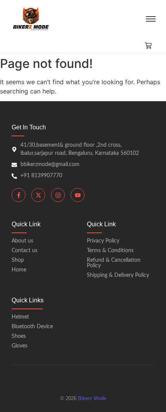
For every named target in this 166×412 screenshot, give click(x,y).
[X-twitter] (38, 195)
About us (22, 241)
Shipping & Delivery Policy (118, 275)
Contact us (24, 250)
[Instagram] (58, 195)
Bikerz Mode (92, 398)
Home (19, 270)
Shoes (19, 336)
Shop (18, 260)
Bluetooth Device (32, 326)
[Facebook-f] (18, 195)
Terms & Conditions (110, 250)
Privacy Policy (103, 241)
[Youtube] (78, 195)
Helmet (20, 317)
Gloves (19, 346)
